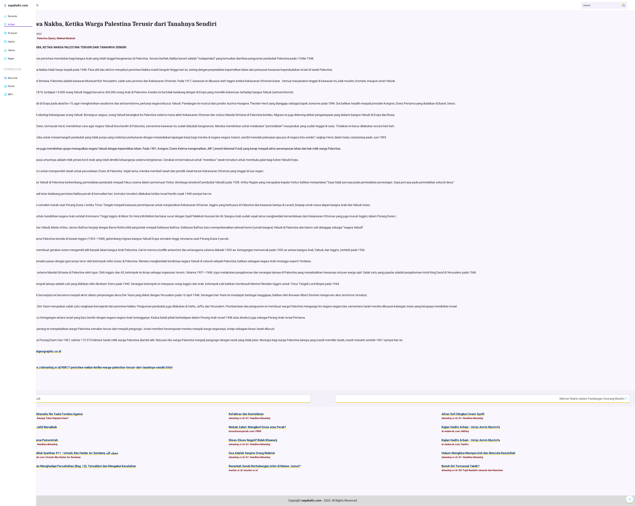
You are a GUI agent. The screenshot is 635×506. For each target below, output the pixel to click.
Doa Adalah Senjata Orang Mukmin (252, 453)
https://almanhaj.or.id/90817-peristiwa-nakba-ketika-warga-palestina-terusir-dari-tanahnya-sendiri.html (101, 367)
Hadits (465, 444)
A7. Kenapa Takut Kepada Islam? (51, 418)
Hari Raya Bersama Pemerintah (37, 440)
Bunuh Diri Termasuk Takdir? (461, 466)
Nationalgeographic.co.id (44, 351)
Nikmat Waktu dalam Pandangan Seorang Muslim (592, 398)
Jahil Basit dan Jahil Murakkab (36, 427)
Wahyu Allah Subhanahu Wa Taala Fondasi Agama (49, 414)
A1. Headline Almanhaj (258, 418)
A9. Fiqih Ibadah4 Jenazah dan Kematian (481, 470)
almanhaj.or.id (236, 418)
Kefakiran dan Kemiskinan (246, 414)
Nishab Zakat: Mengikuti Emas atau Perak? (257, 427)
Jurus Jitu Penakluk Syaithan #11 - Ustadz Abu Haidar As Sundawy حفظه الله (67, 453)
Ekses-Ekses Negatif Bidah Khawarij (253, 440)
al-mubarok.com (451, 431)
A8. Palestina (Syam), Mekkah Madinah (54, 38)
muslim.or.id (235, 470)
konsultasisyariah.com (241, 431)
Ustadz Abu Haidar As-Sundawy (63, 457)
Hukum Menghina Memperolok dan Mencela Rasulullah (478, 453)
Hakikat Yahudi (30, 398)
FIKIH (258, 431)
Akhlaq (465, 431)
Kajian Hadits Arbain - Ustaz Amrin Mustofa (471, 427)
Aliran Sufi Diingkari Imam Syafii (463, 414)
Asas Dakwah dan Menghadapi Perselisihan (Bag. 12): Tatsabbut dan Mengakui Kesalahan (76, 466)
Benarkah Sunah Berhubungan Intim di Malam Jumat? (265, 466)
